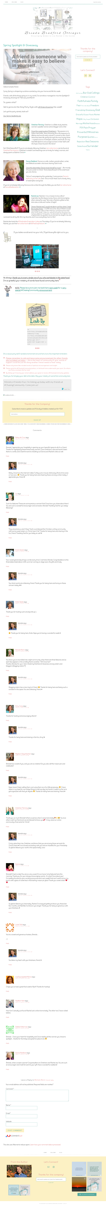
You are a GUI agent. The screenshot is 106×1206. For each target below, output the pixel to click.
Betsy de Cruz (20, 437)
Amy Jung (19, 706)
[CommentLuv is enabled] (14, 1136)
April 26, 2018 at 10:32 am (25, 574)
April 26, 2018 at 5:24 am (22, 439)
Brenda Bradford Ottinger (53, 33)
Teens (88, 150)
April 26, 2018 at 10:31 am (22, 926)
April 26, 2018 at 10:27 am (25, 464)
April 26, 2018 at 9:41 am (22, 865)
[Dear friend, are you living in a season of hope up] (79, 1169)
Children (84, 97)
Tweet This (67, 389)
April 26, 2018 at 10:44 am (25, 895)
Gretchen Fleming (21, 808)
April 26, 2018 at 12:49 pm (22, 1002)
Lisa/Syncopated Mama (23, 977)
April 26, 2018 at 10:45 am (25, 951)
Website (8, 1121)
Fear (79, 105)
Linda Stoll (18, 924)
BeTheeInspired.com (38, 223)
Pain (86, 127)
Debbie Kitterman (21, 1027)
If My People (86, 119)
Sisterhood (82, 146)
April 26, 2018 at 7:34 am (22, 551)
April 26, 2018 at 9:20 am (22, 707)
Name (8, 1105)
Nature (97, 123)
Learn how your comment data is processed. (45, 1145)
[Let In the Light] (24, 1195)
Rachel (17, 864)
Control (91, 97)
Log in (64, 1203)
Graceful (80, 114)
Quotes (90, 137)
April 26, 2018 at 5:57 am (22, 495)
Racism (96, 137)
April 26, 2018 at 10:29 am (25, 520)
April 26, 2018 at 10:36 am (25, 678)
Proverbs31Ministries (87, 132)
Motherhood (89, 123)
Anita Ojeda (19, 602)
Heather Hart (19, 1001)
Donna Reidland (20, 1053)
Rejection (81, 141)
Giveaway (90, 110)
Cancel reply (50, 1080)
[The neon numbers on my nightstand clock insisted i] (94, 1169)
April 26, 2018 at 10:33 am (25, 624)
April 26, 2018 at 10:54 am (22, 978)
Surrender (92, 146)
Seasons (94, 141)
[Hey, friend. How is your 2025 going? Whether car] (94, 1184)
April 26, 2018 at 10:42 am (25, 835)
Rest (87, 141)
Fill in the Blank (85, 106)
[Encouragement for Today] (13, 1195)
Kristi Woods (19, 550)
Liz (16, 494)
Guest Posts (89, 114)
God (97, 109)
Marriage (79, 123)
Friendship (80, 110)
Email (8, 1113)
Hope (79, 118)
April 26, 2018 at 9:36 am (22, 809)
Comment (10, 1089)
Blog (60, 1152)
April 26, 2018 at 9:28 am (22, 755)
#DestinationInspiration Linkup (29, 221)
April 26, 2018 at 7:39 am (22, 603)
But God (87, 92)
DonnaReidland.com (12, 187)
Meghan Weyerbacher (23, 754)
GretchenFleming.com (11, 150)
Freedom (95, 105)
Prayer (92, 127)
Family (94, 101)
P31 (81, 127)
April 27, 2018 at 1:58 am (22, 1054)
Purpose (82, 136)
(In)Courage (79, 93)
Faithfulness (84, 101)
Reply (7, 456)
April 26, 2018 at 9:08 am (22, 651)
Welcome (53, 1152)
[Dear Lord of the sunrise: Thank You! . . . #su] (79, 1184)
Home (97, 114)
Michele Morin (20, 650)
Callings (96, 92)
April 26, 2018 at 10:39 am (25, 778)
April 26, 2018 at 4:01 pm (22, 1028)
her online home (52, 148)
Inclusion (95, 119)
